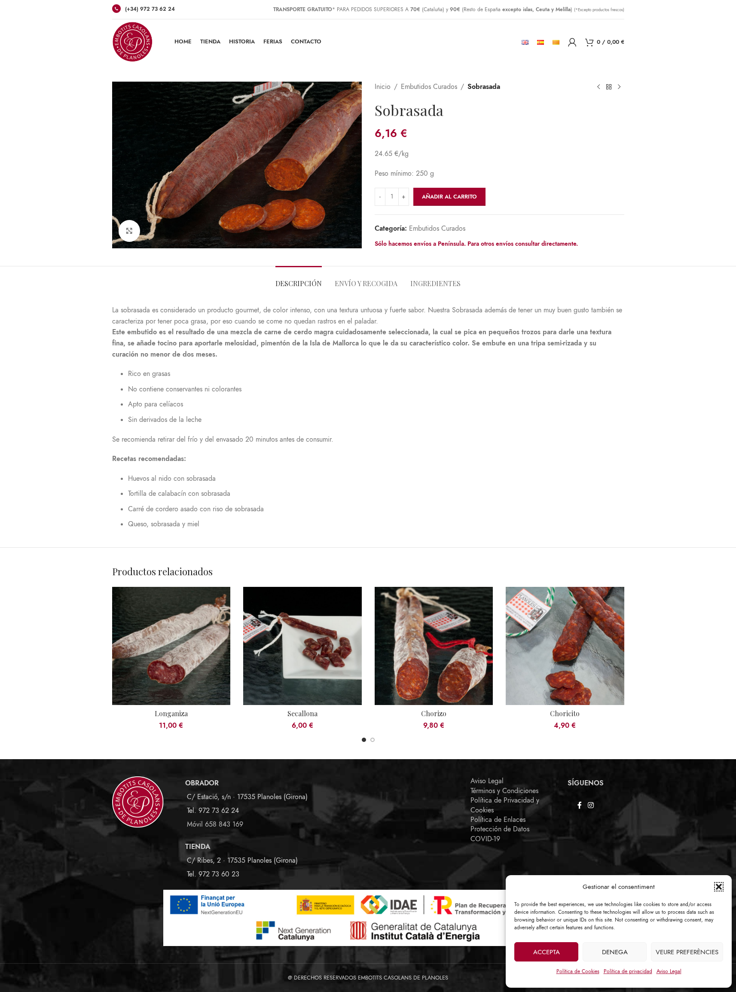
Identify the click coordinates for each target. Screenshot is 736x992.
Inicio (383, 87)
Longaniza (171, 713)
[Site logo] (132, 41)
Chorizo (433, 713)
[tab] (298, 279)
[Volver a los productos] (609, 87)
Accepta (546, 952)
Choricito (565, 713)
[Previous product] (598, 87)
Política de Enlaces (497, 819)
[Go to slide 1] (364, 740)
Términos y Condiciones (504, 791)
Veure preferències (687, 952)
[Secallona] (302, 646)
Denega (615, 952)
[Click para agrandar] (129, 230)
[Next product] (619, 87)
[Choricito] (565, 646)
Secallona (302, 713)
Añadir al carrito (449, 197)
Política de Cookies (577, 971)
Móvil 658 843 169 (215, 824)
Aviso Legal (669, 971)
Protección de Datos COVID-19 (499, 833)
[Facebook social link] (579, 805)
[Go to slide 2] (372, 740)
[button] (719, 886)
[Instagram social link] (590, 805)
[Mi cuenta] (572, 42)
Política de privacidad (628, 971)
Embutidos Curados (429, 87)
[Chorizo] (434, 646)
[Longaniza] (171, 646)
